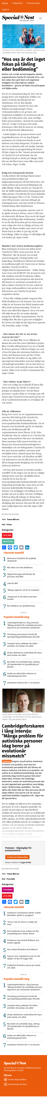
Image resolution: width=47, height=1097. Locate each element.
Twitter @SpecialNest (17, 1080)
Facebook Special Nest (17, 1084)
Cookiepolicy (17, 3)
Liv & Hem (7, 535)
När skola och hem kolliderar (20, 568)
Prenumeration (33, 3)
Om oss (5, 3)
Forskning (7, 890)
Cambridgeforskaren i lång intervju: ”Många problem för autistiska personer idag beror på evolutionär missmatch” (24, 625)
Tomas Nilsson (13, 519)
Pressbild (11, 879)
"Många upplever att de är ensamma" (23, 590)
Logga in (5, 9)
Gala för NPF (12, 583)
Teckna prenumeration (17, 857)
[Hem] (18, 18)
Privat (9, 525)
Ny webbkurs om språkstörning (21, 606)
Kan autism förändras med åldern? (22, 949)
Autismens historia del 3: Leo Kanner (23, 683)
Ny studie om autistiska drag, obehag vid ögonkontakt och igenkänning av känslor (23, 664)
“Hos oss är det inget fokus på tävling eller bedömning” (23, 64)
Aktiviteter (8, 542)
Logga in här (25, 862)
